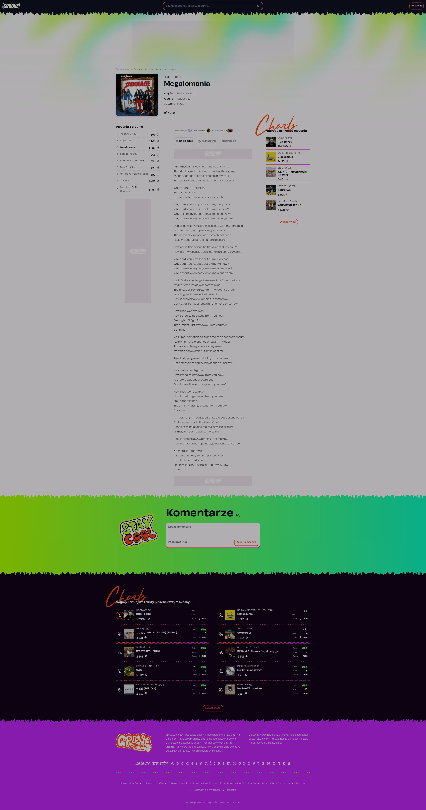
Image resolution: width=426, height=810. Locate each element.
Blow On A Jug (128, 167)
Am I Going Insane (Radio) (134, 174)
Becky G (291, 186)
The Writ (124, 181)
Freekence (243, 648)
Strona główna (122, 69)
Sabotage (156, 69)
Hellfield (282, 201)
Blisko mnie (285, 157)
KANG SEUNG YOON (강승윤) (150, 685)
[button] (416, 6)
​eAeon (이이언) (244, 685)
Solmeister (253, 666)
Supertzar (126, 141)
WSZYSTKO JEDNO (290, 205)
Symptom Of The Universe (129, 189)
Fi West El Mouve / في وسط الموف (257, 651)
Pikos (240, 666)
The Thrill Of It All (128, 134)
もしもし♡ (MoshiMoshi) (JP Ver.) (293, 173)
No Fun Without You (250, 688)
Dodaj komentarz (246, 542)
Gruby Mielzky (285, 153)
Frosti (293, 201)
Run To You (285, 142)
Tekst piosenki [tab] (184, 141)
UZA (139, 670)
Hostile (256, 648)
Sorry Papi (284, 190)
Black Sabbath (140, 69)
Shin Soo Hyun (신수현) (148, 666)
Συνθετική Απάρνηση (249, 670)
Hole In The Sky (128, 154)
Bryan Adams (285, 138)
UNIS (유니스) (284, 168)
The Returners (264, 610)
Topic (280, 186)
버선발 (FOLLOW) (146, 688)
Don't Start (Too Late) (132, 161)
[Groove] (11, 6)
